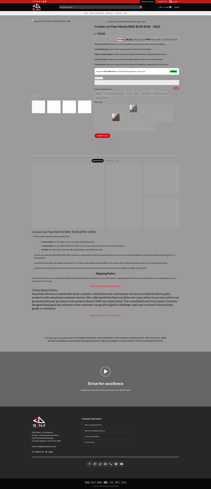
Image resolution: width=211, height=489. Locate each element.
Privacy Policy (90, 442)
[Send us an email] (39, 1)
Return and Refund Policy (93, 425)
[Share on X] (100, 144)
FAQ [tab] (116, 161)
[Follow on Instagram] (35, 1)
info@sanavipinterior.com (46, 446)
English (175, 2)
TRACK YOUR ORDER (96, 13)
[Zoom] (35, 96)
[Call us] (41, 1)
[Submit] (141, 7)
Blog (125, 13)
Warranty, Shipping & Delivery (95, 431)
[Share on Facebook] (96, 144)
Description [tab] (98, 161)
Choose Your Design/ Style (103, 89)
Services (109, 13)
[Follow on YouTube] (45, 1)
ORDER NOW (102, 136)
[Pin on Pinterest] (108, 144)
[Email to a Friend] (104, 144)
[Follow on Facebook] (33, 1)
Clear (176, 88)
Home (97, 22)
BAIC (103, 22)
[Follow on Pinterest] (43, 1)
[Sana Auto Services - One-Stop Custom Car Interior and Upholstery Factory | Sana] (43, 7)
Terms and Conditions (92, 436)
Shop (86, 13)
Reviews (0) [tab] (109, 161)
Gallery (118, 13)
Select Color (98, 102)
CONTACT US (162, 2)
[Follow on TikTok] (37, 1)
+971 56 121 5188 (54, 441)
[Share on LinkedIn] (112, 144)
